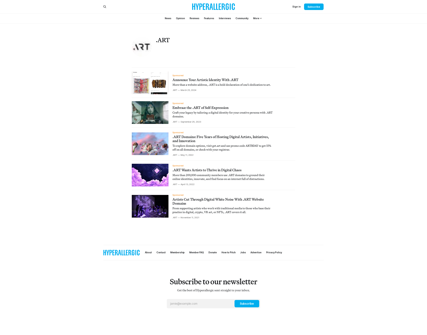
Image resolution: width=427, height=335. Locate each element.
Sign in (296, 6)
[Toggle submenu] (261, 18)
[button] (256, 18)
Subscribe (314, 6)
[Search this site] (104, 6)
